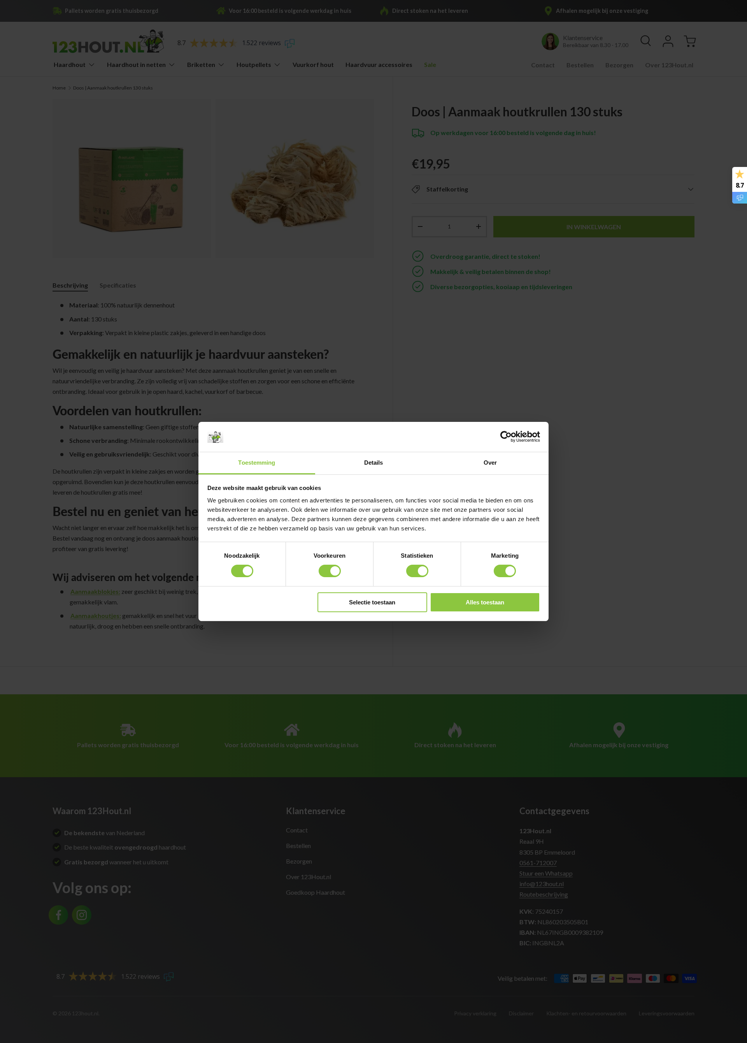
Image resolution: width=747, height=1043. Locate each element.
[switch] (330, 571)
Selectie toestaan (372, 602)
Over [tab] (490, 462)
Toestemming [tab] (256, 462)
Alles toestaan (485, 602)
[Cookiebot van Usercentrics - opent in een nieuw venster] (506, 436)
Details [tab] (373, 462)
